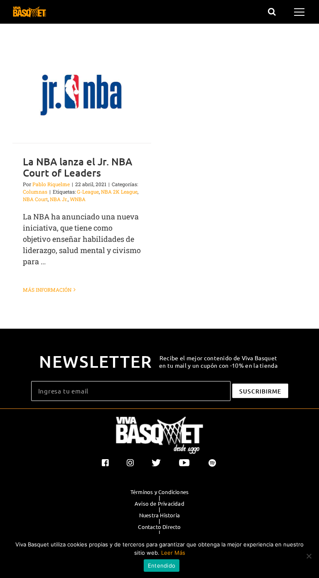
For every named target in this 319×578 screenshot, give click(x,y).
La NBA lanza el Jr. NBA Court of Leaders (77, 167)
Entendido (161, 565)
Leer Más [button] (173, 552)
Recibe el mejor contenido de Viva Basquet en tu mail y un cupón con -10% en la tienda (218, 361)
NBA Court (35, 199)
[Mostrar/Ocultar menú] (300, 12)
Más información (47, 289)
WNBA (78, 199)
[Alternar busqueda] (272, 11)
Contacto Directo (159, 527)
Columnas (35, 191)
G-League (88, 191)
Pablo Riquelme (51, 184)
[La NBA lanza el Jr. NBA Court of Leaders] (81, 95)
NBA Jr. (59, 199)
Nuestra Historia (159, 515)
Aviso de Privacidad (159, 504)
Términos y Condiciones (159, 492)
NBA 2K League (119, 191)
